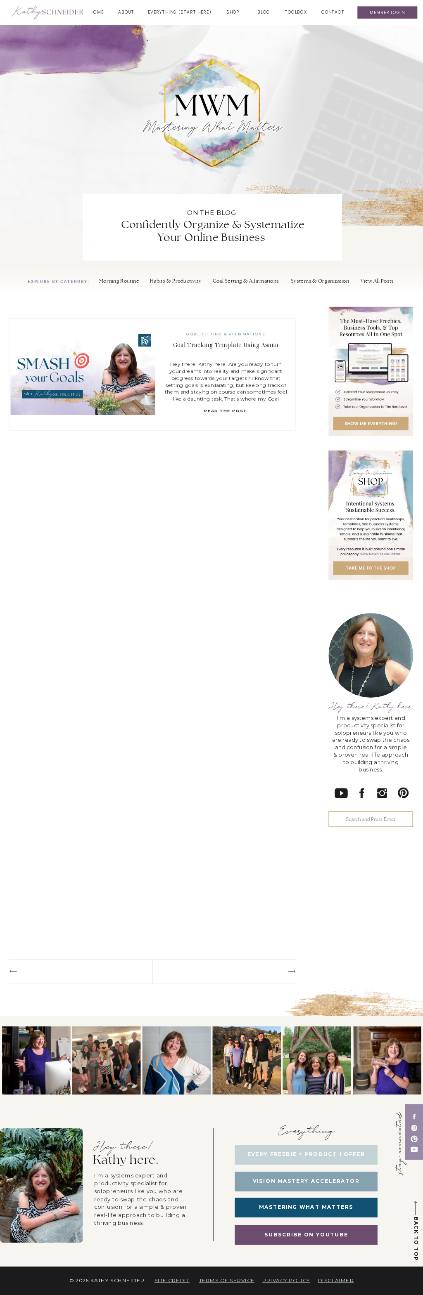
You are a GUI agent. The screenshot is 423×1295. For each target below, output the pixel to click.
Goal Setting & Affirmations (225, 334)
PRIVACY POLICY (286, 1280)
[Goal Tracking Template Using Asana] (83, 374)
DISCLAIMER (336, 1280)
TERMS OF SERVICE (226, 1280)
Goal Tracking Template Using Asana (225, 345)
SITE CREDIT (172, 1280)
